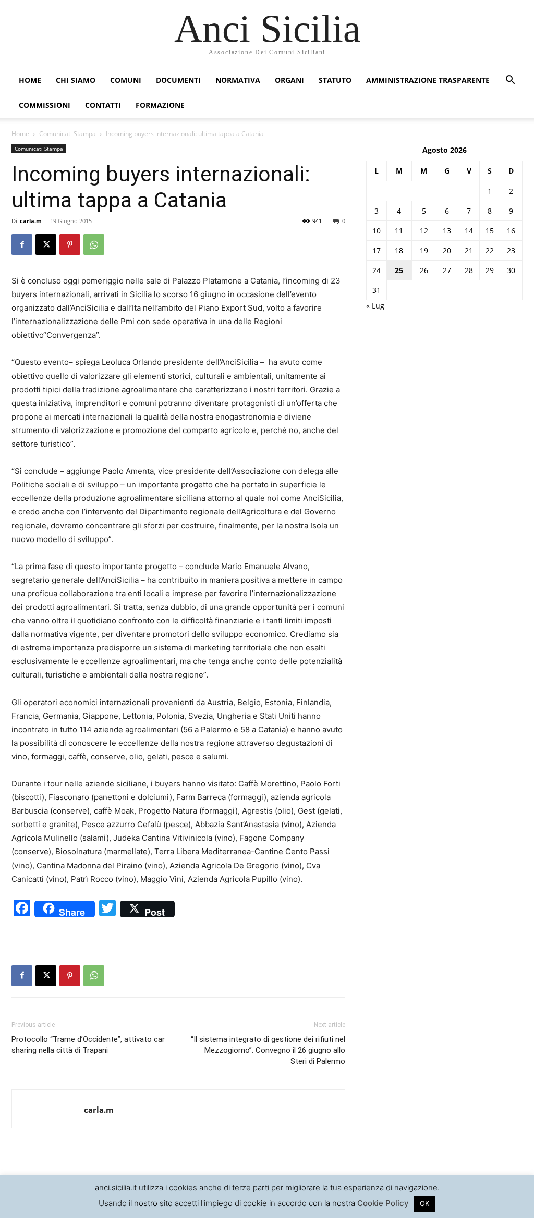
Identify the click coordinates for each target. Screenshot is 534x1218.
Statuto (335, 80)
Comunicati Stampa (67, 133)
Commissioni (44, 105)
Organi (289, 80)
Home (30, 80)
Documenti (178, 80)
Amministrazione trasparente (428, 80)
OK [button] (424, 1203)
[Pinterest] (69, 244)
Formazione (160, 105)
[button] (510, 81)
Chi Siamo (75, 80)
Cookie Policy (383, 1203)
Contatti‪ (103, 105)
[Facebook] (21, 244)
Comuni (125, 80)
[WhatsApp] (93, 244)
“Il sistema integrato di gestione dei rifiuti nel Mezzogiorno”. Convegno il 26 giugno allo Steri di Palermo (268, 1050)
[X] (45, 244)
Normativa (237, 80)
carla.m (31, 221)
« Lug (375, 306)
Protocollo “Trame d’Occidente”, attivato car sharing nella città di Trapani (88, 1045)
